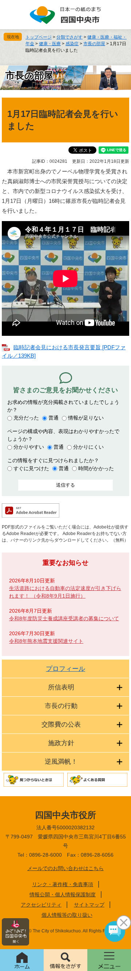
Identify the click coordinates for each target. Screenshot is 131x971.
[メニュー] (109, 960)
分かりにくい (88, 447)
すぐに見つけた (31, 468)
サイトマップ (89, 905)
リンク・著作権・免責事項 (62, 884)
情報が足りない (86, 418)
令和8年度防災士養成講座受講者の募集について (64, 618)
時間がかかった (96, 468)
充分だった (26, 418)
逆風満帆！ (61, 761)
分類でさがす (69, 37)
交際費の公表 (61, 724)
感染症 (72, 43)
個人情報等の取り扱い (66, 915)
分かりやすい (28, 447)
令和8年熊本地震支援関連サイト (46, 641)
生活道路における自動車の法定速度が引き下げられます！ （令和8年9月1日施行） (65, 592)
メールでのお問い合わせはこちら (65, 868)
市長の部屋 (94, 43)
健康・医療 (50, 43)
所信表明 (61, 687)
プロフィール (65, 668)
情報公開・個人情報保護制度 (62, 894)
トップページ (38, 37)
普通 (53, 418)
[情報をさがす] (65, 960)
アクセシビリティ (41, 905)
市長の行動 (61, 705)
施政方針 (61, 743)
